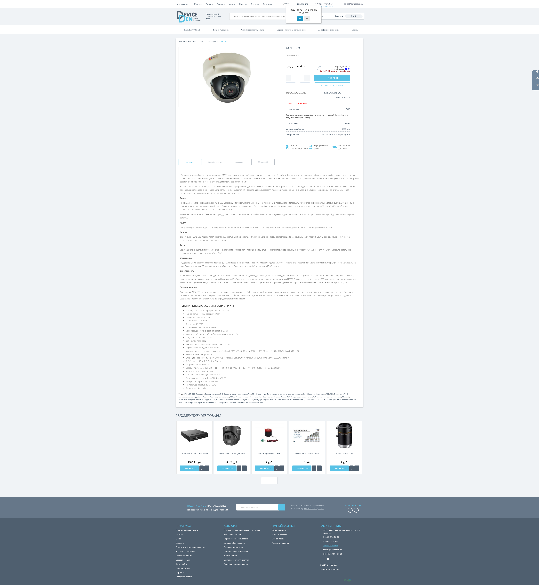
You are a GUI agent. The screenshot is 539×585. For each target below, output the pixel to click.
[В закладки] (201, 468)
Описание (190, 162)
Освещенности (252, 402)
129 (195, 402)
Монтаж (198, 4)
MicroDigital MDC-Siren (269, 453)
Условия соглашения (185, 551)
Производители (183, 568)
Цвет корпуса (268, 397)
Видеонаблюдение (221, 30)
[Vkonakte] (356, 510)
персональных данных (314, 508)
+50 (252, 399)
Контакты (267, 4)
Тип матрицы (223, 397)
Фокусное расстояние (300, 397)
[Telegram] (324, 559)
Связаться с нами (184, 555)
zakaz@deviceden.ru (353, 4)
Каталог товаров (192, 30)
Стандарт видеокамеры (264, 399)
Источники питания (232, 534)
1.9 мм (316, 397)
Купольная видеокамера (343, 399)
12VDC (345, 394)
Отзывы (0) (263, 162)
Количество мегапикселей (330, 397)
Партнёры (180, 572)
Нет (260, 397)
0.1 (304, 394)
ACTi (185, 394)
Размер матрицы (212, 394)
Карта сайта (181, 564)
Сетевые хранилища (233, 547)
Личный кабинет (279, 530)
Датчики (232, 402)
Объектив (310, 394)
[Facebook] (350, 510)
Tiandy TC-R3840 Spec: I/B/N (194, 453)
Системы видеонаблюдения (237, 551)
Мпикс (345, 397)
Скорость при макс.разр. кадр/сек (237, 394)
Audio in (206, 397)
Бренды (355, 30)
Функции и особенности (208, 402)
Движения (241, 402)
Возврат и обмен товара (187, 530)
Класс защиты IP (321, 399)
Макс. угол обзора (186, 402)
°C (211, 399)
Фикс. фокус (320, 394)
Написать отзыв (343, 97)
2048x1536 (309, 399)
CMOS (232, 397)
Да (268, 394)
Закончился (190, 468)
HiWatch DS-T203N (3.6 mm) (232, 453)
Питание (338, 394)
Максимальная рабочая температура (231, 399)
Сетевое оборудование (234, 543)
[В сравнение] (206, 468)
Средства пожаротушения (236, 564)
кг (285, 397)
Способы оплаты (214, 162)
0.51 (288, 397)
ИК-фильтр (223, 402)
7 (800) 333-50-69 (324, 4)
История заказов (279, 534)
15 (253, 394)
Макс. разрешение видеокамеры (290, 399)
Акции (232, 4)
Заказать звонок (330, 545)
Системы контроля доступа (252, 30)
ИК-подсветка (260, 394)
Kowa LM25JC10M (344, 453)
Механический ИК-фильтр (247, 397)
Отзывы (255, 4)
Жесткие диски (230, 555)
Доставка (221, 4)
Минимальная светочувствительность (286, 394)
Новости (243, 4)
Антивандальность (187, 397)
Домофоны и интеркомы (328, 30)
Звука (262, 402)
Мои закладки (278, 539)
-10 (214, 399)
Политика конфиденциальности (190, 547)
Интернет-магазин (187, 41)
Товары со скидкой (184, 577)
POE (327, 394)
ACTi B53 (191, 394)
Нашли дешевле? (332, 92)
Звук (200, 397)
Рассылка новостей (280, 543)
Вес (282, 397)
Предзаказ (200, 394)
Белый (277, 397)
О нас (178, 539)
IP (275, 399)
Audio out (213, 397)
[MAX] (329, 558)
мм (311, 397)
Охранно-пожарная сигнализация (291, 30)
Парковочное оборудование (237, 539)
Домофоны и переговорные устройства (242, 530)
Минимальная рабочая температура (194, 399)
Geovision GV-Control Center (307, 453)
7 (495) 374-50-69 (331, 537)
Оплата (209, 4)
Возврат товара (183, 560)
